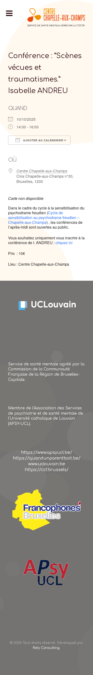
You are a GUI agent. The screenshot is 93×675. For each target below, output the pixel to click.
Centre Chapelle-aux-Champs (41, 171)
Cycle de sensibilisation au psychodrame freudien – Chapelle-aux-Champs (43, 217)
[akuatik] (46, 509)
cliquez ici (63, 242)
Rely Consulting (46, 648)
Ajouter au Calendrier (42, 140)
